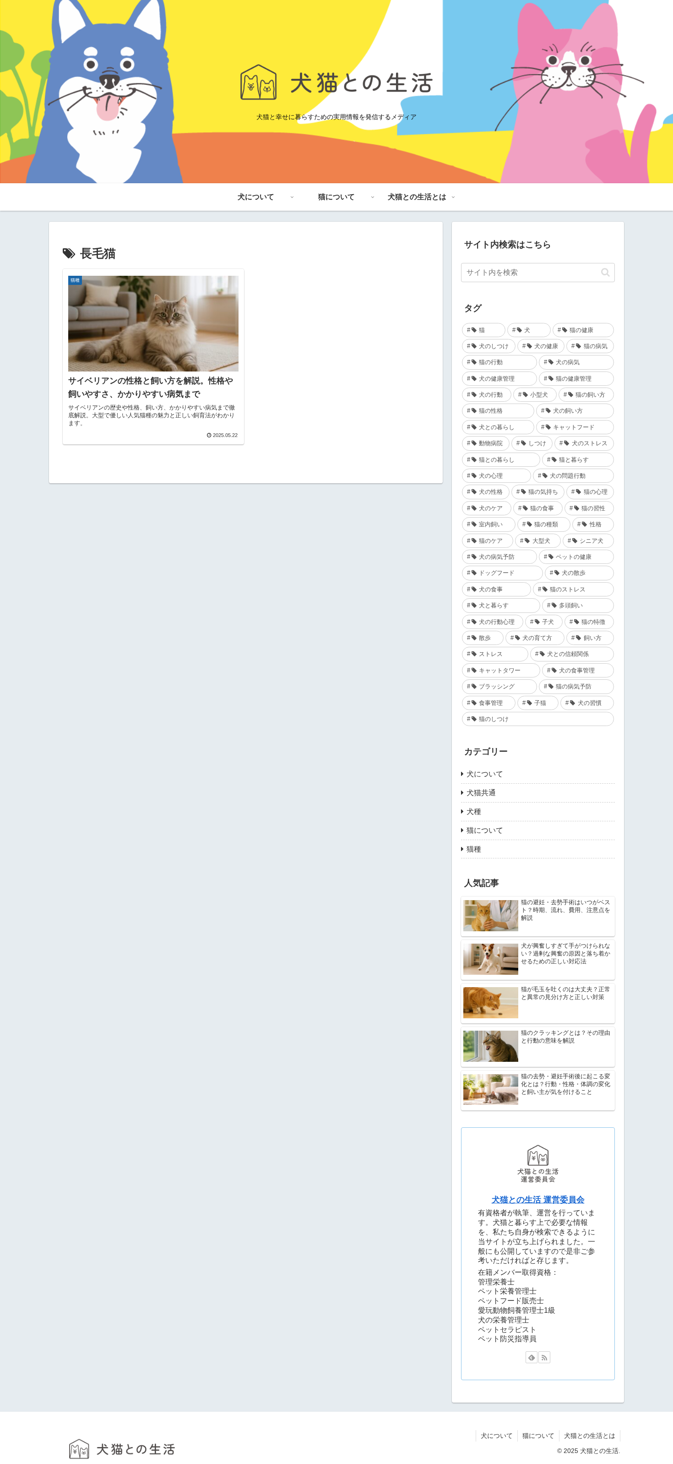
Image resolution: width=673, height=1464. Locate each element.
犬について (497, 1435)
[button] (605, 272)
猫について (538, 1435)
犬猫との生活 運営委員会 (538, 1199)
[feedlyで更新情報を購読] (531, 1357)
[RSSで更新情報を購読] (544, 1357)
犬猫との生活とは (589, 1435)
